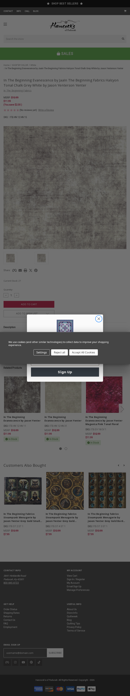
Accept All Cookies (83, 352)
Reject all (59, 352)
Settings (41, 352)
